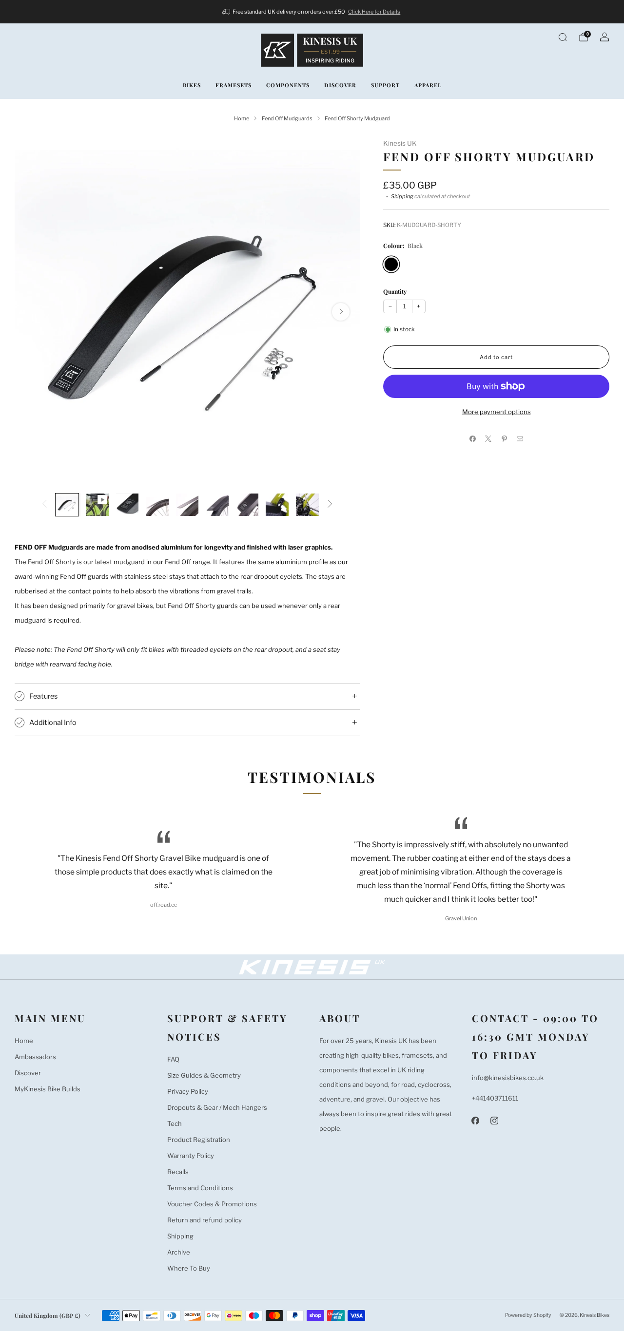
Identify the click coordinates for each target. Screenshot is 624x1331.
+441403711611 (495, 1098)
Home (24, 1041)
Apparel (428, 85)
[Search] (562, 37)
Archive (178, 1252)
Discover (340, 85)
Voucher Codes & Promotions (212, 1204)
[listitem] (312, 11)
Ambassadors (35, 1057)
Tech (174, 1123)
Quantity (395, 291)
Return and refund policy (204, 1220)
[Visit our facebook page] (475, 1120)
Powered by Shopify (528, 1315)
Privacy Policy (187, 1091)
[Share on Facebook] (473, 438)
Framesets (233, 85)
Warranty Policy (190, 1156)
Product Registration (198, 1139)
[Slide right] (330, 504)
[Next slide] (341, 312)
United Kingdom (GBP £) (47, 1315)
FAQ (173, 1059)
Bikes (192, 85)
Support (385, 85)
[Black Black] (391, 264)
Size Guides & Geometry (204, 1075)
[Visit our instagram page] (494, 1120)
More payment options (496, 412)
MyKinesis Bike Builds (47, 1089)
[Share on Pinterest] (504, 438)
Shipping (402, 196)
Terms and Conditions (200, 1188)
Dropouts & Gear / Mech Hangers (217, 1107)
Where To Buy (188, 1268)
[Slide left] (44, 504)
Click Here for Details (374, 11)
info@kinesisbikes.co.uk (508, 1078)
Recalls (178, 1172)
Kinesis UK (400, 143)
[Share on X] (488, 438)
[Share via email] (520, 438)
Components (288, 85)
